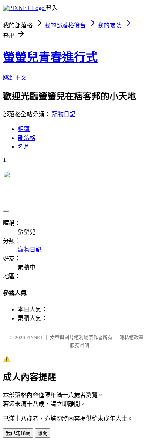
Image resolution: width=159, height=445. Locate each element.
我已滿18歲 (18, 433)
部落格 (26, 138)
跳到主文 (15, 78)
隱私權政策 (131, 337)
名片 (24, 147)
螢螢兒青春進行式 (50, 57)
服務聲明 (79, 345)
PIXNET (34, 337)
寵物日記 (63, 114)
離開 (42, 433)
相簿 (24, 129)
